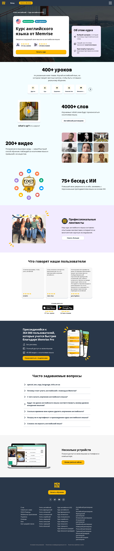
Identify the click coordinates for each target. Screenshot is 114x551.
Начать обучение (25, 3)
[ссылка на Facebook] (50, 499)
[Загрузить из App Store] (49, 307)
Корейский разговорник (84, 524)
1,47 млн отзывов (65, 313)
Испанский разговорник (84, 518)
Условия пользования (37, 545)
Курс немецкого (63, 521)
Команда (24, 519)
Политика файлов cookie (76, 545)
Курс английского (63, 510)
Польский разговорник (83, 529)
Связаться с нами (26, 510)
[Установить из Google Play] (65, 307)
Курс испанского (63, 514)
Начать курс (41, 52)
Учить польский (44, 521)
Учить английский (19, 12)
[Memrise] (4, 3)
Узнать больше (73, 238)
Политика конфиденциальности (56, 545)
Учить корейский (44, 517)
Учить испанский (44, 512)
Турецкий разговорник (83, 531)
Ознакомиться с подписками (36, 358)
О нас (22, 507)
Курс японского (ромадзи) (66, 531)
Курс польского (63, 524)
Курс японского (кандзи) (65, 528)
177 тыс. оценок (49, 313)
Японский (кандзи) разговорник (82, 538)
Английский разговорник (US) (84, 508)
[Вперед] (90, 89)
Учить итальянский (45, 514)
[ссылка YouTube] (59, 499)
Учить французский (45, 510)
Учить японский (44, 526)
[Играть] (29, 111)
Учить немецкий (44, 519)
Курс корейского (63, 519)
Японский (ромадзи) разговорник (82, 534)
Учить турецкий (44, 524)
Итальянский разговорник (80, 521)
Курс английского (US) (65, 507)
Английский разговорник (74, 121)
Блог (22, 521)
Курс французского (64, 512)
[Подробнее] (110, 3)
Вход (12, 3)
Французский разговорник (80, 515)
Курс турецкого (63, 526)
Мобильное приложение (29, 514)
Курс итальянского (64, 517)
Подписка (24, 517)
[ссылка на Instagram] (63, 499)
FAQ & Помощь (26, 512)
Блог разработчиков (27, 524)
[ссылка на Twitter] (54, 499)
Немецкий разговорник (84, 526)
